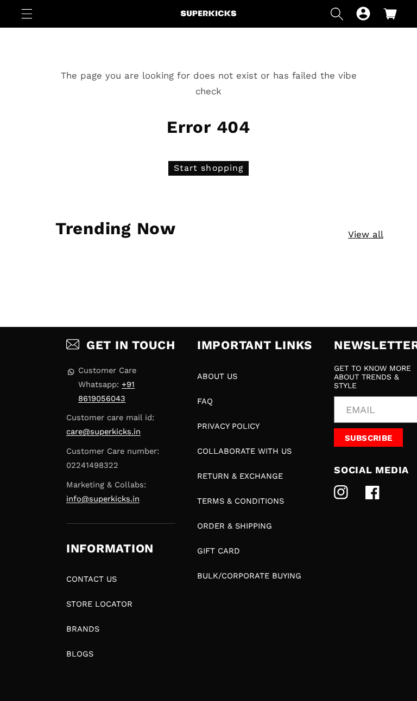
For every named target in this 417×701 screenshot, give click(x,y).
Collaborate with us (244, 451)
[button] (27, 13)
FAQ (205, 401)
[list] (213, 289)
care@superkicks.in (103, 431)
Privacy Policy (228, 426)
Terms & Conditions (240, 501)
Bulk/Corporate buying (249, 576)
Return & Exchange (240, 476)
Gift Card (218, 551)
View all (365, 234)
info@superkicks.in (103, 499)
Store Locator (99, 604)
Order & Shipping (234, 526)
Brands (82, 629)
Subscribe (369, 438)
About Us (217, 376)
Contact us (91, 579)
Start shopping (208, 168)
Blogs (79, 654)
